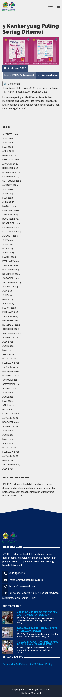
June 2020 (8, 435)
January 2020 (10, 456)
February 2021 (10, 413)
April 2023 (8, 303)
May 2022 (7, 350)
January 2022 (10, 367)
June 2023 (8, 295)
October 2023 (10, 278)
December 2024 (11, 219)
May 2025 (7, 198)
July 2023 (7, 291)
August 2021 (10, 388)
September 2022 (11, 333)
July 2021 (7, 392)
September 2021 (11, 384)
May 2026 (7, 147)
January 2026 (10, 164)
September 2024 (11, 231)
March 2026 (9, 155)
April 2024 (8, 252)
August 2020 (10, 426)
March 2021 (9, 409)
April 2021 (8, 405)
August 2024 (10, 236)
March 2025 (9, 206)
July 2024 (8, 240)
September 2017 (11, 464)
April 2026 (8, 151)
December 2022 (10, 320)
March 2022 (9, 358)
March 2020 (9, 447)
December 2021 (10, 371)
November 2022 (11, 325)
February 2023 (10, 312)
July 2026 (7, 138)
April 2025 (8, 202)
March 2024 (9, 257)
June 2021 (7, 397)
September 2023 (11, 282)
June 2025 (8, 193)
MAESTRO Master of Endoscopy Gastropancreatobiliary (37, 613)
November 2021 (11, 375)
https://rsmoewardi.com (22, 586)
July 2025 (7, 189)
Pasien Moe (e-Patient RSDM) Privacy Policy (27, 664)
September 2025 (11, 181)
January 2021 (10, 418)
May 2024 (7, 248)
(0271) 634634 (17, 573)
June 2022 (8, 346)
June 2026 (8, 142)
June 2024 (8, 244)
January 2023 (10, 316)
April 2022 (8, 354)
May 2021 (7, 401)
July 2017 (7, 469)
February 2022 (10, 363)
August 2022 (10, 337)
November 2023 (11, 274)
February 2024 (11, 261)
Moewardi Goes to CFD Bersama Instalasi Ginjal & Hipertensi (37, 643)
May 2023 (7, 299)
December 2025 (10, 168)
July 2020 (7, 430)
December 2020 (10, 422)
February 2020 (10, 452)
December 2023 (10, 269)
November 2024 (11, 223)
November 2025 (11, 172)
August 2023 (10, 286)
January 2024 (10, 265)
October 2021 (10, 380)
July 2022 (7, 342)
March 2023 (9, 308)
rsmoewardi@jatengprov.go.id (26, 579)
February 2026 (10, 159)
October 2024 (10, 227)
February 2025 (10, 210)
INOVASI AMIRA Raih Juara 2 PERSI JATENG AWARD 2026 (37, 629)
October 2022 (10, 329)
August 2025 (10, 185)
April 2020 (8, 443)
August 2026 (10, 134)
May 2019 (7, 460)
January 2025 (10, 214)
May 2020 (7, 439)
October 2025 (10, 176)
